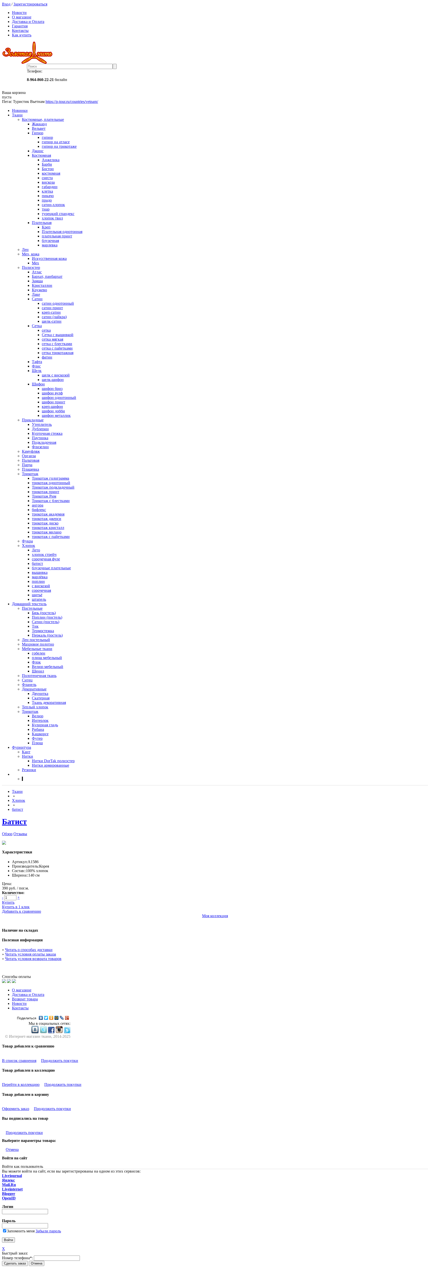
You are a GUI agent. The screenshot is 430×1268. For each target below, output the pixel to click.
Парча (27, 465)
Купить (8, 902)
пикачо (48, 196)
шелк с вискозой (56, 375)
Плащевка (30, 469)
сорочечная (41, 590)
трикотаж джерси (46, 519)
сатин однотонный (58, 303)
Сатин (37, 299)
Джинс (38, 151)
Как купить (21, 35)
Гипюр (37, 133)
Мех (35, 263)
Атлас (37, 272)
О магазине (21, 17)
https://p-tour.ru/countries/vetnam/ (72, 101)
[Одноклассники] (51, 1018)
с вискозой (41, 586)
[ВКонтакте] (41, 1018)
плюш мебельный (47, 658)
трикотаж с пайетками (51, 536)
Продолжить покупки (59, 1060)
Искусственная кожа (49, 258)
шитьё (37, 595)
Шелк (37, 371)
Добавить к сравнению (21, 911)
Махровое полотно (38, 644)
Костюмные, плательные (43, 119)
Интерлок (40, 720)
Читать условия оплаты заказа (30, 954)
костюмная (51, 173)
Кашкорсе (40, 734)
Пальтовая (30, 460)
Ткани (17, 115)
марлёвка (40, 577)
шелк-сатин (51, 321)
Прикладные (33, 420)
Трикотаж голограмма (50, 478)
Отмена (12, 1149)
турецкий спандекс (58, 214)
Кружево (39, 290)
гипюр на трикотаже (59, 146)
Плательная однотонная (62, 231)
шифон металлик (56, 415)
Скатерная (41, 698)
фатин (47, 357)
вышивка (40, 572)
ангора (37, 505)
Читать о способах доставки (29, 950)
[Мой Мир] (56, 1018)
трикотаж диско (45, 523)
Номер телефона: (17, 1258)
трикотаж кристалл (48, 527)
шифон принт (53, 402)
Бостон (48, 169)
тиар (46, 209)
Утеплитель (42, 424)
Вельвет (39, 128)
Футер (37, 738)
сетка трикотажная (57, 353)
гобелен (38, 653)
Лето (36, 550)
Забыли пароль (48, 1231)
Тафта (37, 362)
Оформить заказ (15, 1109)
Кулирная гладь (45, 725)
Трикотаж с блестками (51, 501)
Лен (25, 249)
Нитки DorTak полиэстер (53, 761)
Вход (6, 4)
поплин (38, 581)
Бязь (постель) (44, 613)
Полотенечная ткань (39, 675)
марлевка (49, 245)
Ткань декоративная (49, 702)
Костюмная (41, 155)
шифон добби (53, 411)
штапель (39, 599)
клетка (47, 191)
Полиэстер (31, 267)
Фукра (27, 541)
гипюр (47, 137)
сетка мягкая (52, 339)
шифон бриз (52, 388)
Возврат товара (25, 999)
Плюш (37, 743)
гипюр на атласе (56, 142)
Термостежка (43, 631)
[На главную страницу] (215, 52)
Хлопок (28, 545)
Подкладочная (44, 442)
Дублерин (40, 429)
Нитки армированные (50, 765)
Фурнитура (21, 747)
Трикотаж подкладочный (53, 487)
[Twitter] (46, 1018)
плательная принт (57, 236)
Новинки (20, 110)
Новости (19, 12)
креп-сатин (51, 312)
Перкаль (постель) (47, 635)
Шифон (38, 384)
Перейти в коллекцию (21, 1084)
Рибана (38, 729)
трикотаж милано (46, 532)
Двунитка (40, 693)
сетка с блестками (57, 344)
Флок (36, 662)
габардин (49, 187)
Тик (35, 626)
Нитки (27, 756)
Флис (36, 366)
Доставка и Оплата (28, 21)
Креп (46, 227)
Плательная (42, 223)
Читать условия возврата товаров (33, 959)
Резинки (29, 770)
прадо (47, 200)
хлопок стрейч (44, 554)
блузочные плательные (51, 568)
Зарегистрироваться (30, 4)
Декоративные (34, 689)
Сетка (37, 326)
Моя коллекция (215, 916)
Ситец (27, 680)
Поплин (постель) (47, 617)
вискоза (48, 182)
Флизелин (40, 447)
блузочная (50, 240)
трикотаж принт (45, 492)
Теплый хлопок (35, 707)
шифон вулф (52, 393)
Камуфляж (31, 451)
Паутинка (40, 438)
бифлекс (39, 510)
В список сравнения (19, 1060)
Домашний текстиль (29, 604)
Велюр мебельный (47, 667)
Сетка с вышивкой (57, 335)
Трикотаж (30, 474)
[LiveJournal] (61, 1018)
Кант (26, 752)
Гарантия (20, 26)
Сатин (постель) (45, 622)
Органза (29, 456)
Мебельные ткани (37, 649)
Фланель (29, 684)
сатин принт (52, 308)
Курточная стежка (47, 433)
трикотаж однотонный (51, 483)
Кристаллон (42, 285)
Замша (37, 281)
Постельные (32, 608)
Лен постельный (36, 640)
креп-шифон (52, 406)
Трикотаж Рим (44, 496)
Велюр (37, 716)
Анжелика (50, 160)
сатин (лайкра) (54, 317)
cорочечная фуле (46, 559)
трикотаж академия (48, 514)
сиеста (47, 178)
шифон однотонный (59, 397)
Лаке (36, 294)
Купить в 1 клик (16, 907)
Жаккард (39, 124)
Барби (47, 164)
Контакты (20, 30)
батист (37, 563)
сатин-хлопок (53, 205)
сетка (46, 330)
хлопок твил (52, 218)
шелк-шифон (53, 379)
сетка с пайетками (57, 348)
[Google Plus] (67, 1018)
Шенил (38, 671)
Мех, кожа (30, 254)
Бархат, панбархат (47, 276)
